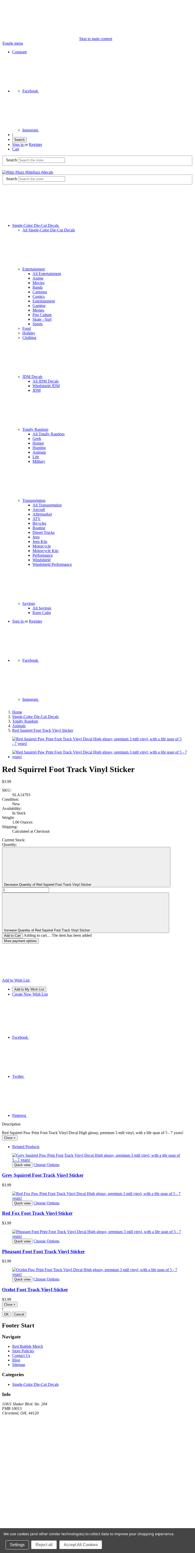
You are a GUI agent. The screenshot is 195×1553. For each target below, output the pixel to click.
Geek (36, 438)
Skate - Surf (42, 319)
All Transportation (47, 505)
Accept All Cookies (81, 1545)
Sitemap (18, 1364)
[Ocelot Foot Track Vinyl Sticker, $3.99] (97, 1272)
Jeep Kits (39, 541)
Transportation (33, 500)
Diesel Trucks (43, 532)
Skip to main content (95, 39)
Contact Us (21, 1355)
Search (19, 140)
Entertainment (33, 269)
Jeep (36, 537)
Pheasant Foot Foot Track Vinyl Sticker (43, 1251)
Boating (38, 528)
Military (38, 461)
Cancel (19, 1314)
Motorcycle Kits (45, 551)
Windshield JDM (46, 386)
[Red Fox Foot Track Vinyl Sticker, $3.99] (97, 1196)
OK (6, 1314)
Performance (42, 555)
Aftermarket (42, 514)
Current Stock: (13, 840)
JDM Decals (32, 376)
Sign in (18, 144)
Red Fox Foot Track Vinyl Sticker (37, 1213)
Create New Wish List (30, 994)
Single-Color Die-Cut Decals (36, 225)
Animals (39, 452)
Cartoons (39, 292)
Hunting (39, 448)
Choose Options (46, 1165)
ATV (36, 519)
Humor (38, 443)
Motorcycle (41, 546)
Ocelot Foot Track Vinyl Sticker (35, 1289)
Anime (37, 278)
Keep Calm (41, 612)
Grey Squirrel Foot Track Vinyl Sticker (43, 1175)
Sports (37, 324)
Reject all (44, 1545)
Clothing (29, 337)
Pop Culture (42, 315)
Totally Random (35, 429)
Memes (38, 310)
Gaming (38, 305)
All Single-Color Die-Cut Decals (48, 230)
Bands (37, 287)
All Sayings (41, 608)
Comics (38, 296)
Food (26, 328)
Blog (16, 1360)
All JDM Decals (45, 381)
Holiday (28, 333)
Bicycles (39, 523)
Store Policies (23, 1351)
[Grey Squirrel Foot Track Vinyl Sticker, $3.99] (97, 1157)
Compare (19, 52)
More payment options (20, 941)
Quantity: (9, 844)
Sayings (28, 603)
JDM (36, 390)
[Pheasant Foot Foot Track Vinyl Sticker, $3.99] (97, 1234)
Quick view (22, 1165)
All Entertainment (46, 273)
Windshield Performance (52, 564)
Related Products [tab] (25, 1147)
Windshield (41, 560)
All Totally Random (48, 434)
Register (35, 144)
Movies (38, 283)
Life (35, 457)
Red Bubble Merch (27, 1346)
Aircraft (38, 509)
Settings (17, 1545)
